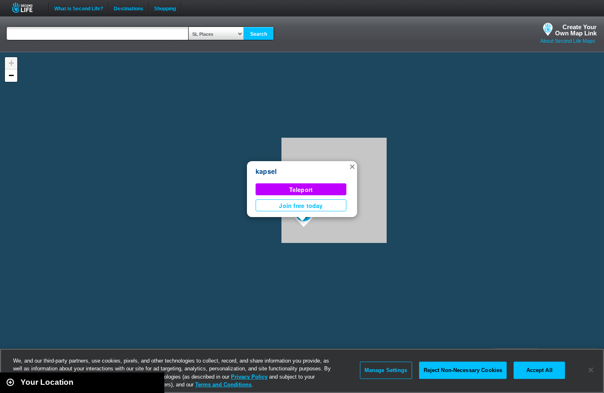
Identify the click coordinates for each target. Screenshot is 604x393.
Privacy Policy (249, 377)
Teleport (301, 189)
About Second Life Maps (567, 41)
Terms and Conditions (223, 384)
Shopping (165, 8)
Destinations (128, 8)
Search (258, 34)
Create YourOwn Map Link (576, 30)
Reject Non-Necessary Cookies (463, 370)
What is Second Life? (78, 8)
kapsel (266, 171)
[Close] (591, 370)
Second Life (27, 7)
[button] (352, 166)
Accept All (539, 370)
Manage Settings (386, 370)
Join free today (301, 205)
